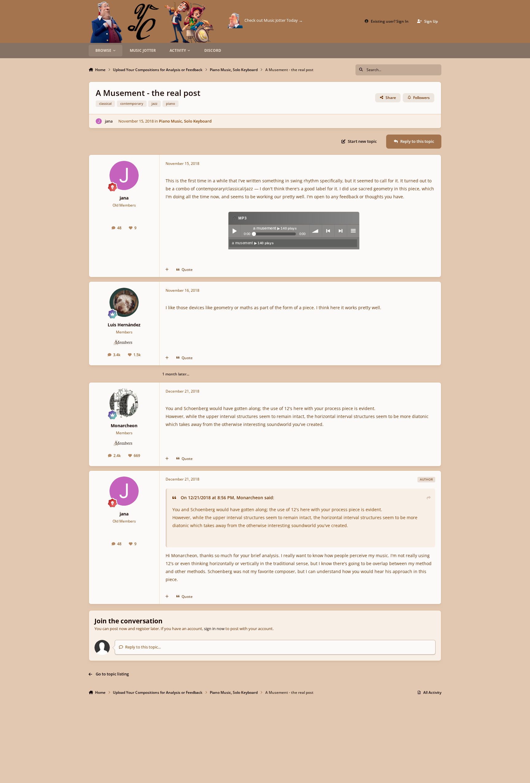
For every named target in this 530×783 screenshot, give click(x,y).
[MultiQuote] (167, 269)
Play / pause (234, 231)
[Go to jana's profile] (99, 121)
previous (328, 231)
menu (353, 231)
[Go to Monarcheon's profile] (124, 403)
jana (109, 121)
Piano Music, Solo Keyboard (185, 121)
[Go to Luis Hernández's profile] (124, 302)
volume (315, 231)
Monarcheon (124, 425)
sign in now (214, 628)
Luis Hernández (124, 325)
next (340, 231)
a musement (253, 243)
